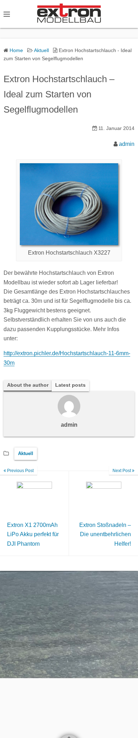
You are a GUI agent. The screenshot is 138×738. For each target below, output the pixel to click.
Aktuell (25, 453)
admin (126, 144)
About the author (27, 385)
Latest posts (70, 385)
